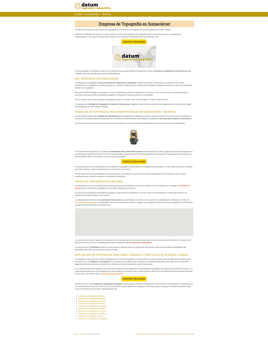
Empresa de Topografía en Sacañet (92, 299)
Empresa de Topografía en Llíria (90, 316)
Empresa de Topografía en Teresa (91, 304)
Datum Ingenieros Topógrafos (146, 334)
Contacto (173, 334)
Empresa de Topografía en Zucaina (92, 314)
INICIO (79, 14)
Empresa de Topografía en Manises (92, 309)
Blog (107, 14)
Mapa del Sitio (163, 334)
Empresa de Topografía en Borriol (91, 296)
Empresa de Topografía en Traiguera (92, 306)
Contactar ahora (134, 41)
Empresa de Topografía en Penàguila (92, 319)
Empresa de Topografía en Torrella (91, 301)
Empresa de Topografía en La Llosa (92, 311)
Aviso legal (181, 334)
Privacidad (190, 334)
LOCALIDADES (92, 14)
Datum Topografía (80, 334)
